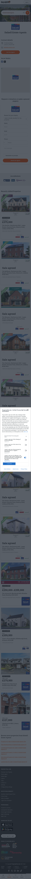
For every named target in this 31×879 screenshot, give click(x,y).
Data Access (16, 469)
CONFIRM (9, 463)
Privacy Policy (24, 469)
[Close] (28, 410)
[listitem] (15, 436)
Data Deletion (7, 469)
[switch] (25, 440)
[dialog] (15, 439)
